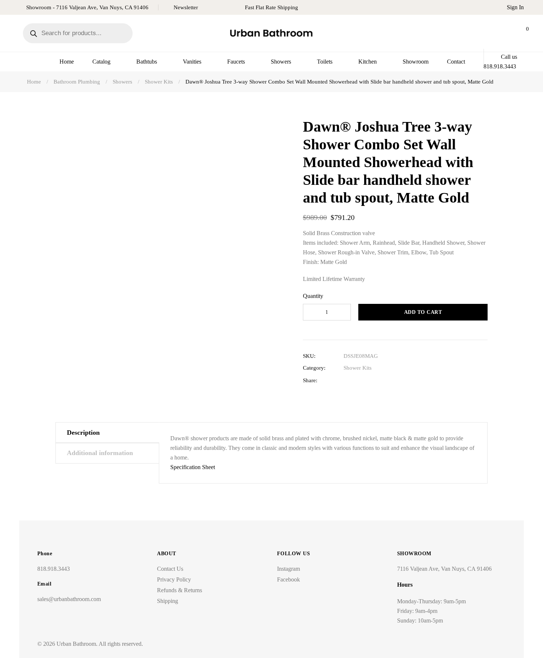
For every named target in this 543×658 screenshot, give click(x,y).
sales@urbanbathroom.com (69, 599)
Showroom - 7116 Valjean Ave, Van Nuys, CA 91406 (87, 7)
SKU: (309, 356)
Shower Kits (358, 368)
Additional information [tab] (100, 453)
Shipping (167, 601)
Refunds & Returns (179, 590)
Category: (314, 368)
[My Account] (502, 33)
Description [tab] (83, 432)
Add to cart (423, 312)
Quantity (313, 296)
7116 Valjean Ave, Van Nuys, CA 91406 (444, 569)
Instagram (288, 569)
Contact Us (170, 569)
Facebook (288, 579)
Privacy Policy (174, 579)
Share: (310, 380)
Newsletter (186, 7)
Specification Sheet (192, 467)
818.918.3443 (53, 569)
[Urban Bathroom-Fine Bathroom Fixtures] (271, 33)
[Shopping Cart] (521, 33)
